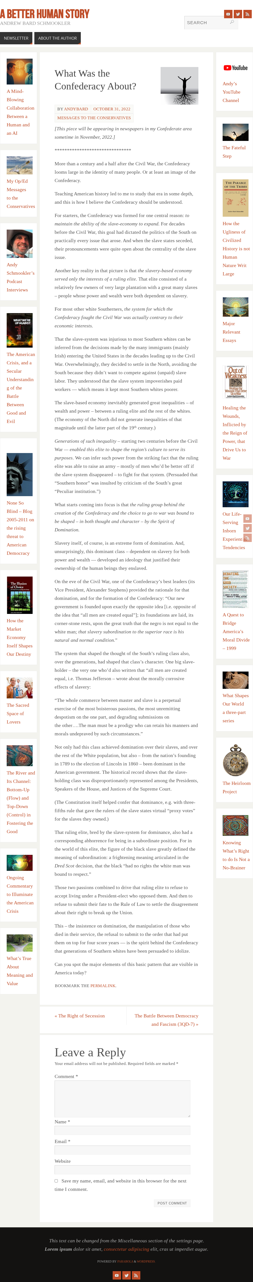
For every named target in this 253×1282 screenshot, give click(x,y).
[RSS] (247, 538)
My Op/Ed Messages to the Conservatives (21, 193)
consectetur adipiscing (126, 1249)
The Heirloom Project (237, 787)
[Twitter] (247, 528)
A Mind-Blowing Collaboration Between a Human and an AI (20, 112)
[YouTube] (247, 518)
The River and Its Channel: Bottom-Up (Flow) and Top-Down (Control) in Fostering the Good (21, 802)
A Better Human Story (44, 14)
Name (62, 1121)
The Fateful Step (234, 152)
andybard (76, 109)
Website (63, 1161)
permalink (103, 985)
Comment (66, 1076)
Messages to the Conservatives (94, 118)
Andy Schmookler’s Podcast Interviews (21, 277)
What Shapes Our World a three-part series (236, 708)
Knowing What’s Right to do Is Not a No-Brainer (236, 855)
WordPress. (146, 1261)
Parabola (125, 1261)
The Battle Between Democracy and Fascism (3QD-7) (166, 1020)
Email (62, 1141)
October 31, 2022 (112, 109)
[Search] (232, 21)
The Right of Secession (80, 1015)
